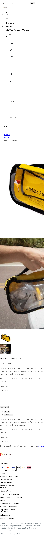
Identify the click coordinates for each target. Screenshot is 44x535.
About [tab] (7, 412)
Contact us (4, 473)
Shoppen (10, 23)
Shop (6, 138)
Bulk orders (5, 515)
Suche (33, 3)
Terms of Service (7, 486)
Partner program (7, 518)
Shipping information (9, 476)
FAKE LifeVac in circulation (11, 497)
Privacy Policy (6, 479)
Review (9, 26)
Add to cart (4, 407)
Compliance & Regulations (11, 504)
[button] (8, 35)
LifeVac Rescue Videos (17, 30)
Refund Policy (6, 483)
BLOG (2, 500)
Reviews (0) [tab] (8, 415)
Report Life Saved (7, 510)
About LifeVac (6, 491)
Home (7, 135)
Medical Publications (8, 507)
